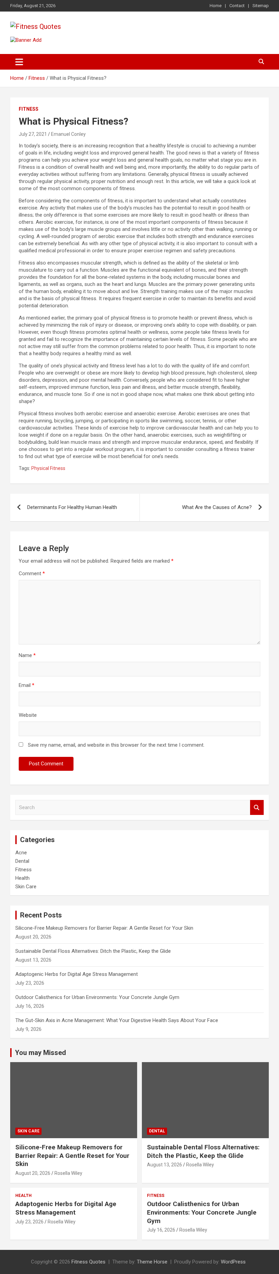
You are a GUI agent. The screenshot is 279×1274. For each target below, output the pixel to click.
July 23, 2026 (29, 1221)
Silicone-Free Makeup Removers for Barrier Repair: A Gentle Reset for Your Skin (104, 928)
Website (28, 715)
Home (215, 5)
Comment (32, 573)
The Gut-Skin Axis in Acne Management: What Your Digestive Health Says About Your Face (116, 1020)
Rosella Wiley (68, 1173)
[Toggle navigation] (19, 62)
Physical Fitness (48, 468)
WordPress (233, 1262)
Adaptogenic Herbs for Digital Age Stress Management (76, 974)
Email (26, 685)
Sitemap (260, 5)
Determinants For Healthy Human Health (72, 507)
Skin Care (25, 887)
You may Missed (40, 1053)
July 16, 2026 (161, 1230)
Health (22, 878)
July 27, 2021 (33, 134)
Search (257, 807)
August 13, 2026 (164, 1164)
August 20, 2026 (32, 1173)
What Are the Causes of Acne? (217, 507)
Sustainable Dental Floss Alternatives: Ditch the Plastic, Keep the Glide (93, 951)
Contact (237, 5)
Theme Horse (152, 1262)
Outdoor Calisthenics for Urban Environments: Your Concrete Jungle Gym (97, 997)
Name (27, 655)
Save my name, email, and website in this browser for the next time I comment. (116, 745)
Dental (22, 861)
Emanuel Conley (68, 134)
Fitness (28, 109)
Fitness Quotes (88, 1262)
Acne (21, 853)
